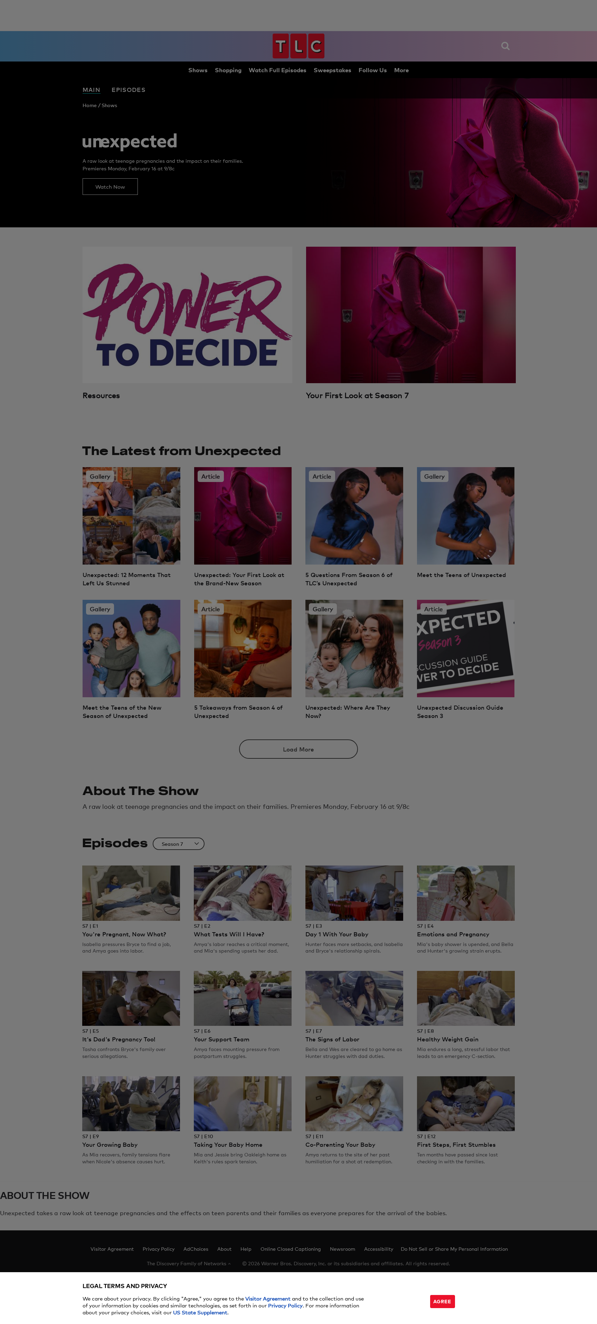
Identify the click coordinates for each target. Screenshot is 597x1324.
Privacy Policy (285, 1305)
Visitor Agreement (268, 1298)
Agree (442, 1301)
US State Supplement (200, 1312)
